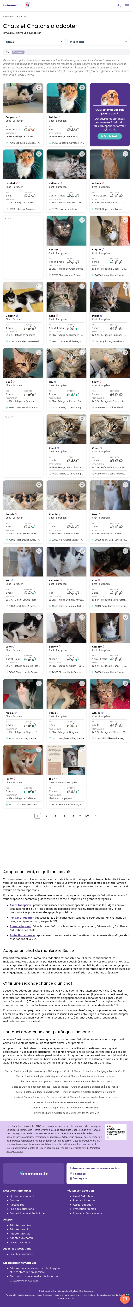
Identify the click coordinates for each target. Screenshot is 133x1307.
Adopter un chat (20, 1233)
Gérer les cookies (86, 1291)
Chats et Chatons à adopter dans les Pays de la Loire (88, 1097)
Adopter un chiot (20, 1229)
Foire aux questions (22, 1209)
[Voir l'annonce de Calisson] (67, 180)
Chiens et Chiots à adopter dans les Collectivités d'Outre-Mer (66, 1112)
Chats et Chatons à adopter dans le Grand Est (86, 1081)
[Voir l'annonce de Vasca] (67, 710)
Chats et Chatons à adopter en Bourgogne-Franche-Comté (94, 1071)
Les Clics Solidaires (21, 1254)
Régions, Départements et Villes (68, 1295)
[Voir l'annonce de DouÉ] (23, 379)
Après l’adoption (20, 926)
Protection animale (22, 935)
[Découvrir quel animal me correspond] (110, 114)
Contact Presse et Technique (27, 1213)
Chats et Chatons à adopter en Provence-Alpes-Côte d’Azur (65, 1102)
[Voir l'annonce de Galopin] (23, 313)
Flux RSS (56, 1291)
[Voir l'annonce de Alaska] (23, 710)
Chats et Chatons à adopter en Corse (39, 1081)
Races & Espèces (44, 1295)
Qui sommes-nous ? (22, 1196)
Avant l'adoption (83, 1196)
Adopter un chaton (21, 1238)
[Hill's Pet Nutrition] (26, 5)
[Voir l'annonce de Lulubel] (67, 114)
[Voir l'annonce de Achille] (110, 710)
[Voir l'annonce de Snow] (110, 379)
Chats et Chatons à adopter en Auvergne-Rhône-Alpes (33, 1071)
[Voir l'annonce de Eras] (110, 578)
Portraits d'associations (87, 1213)
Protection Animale (85, 1209)
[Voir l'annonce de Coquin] (110, 247)
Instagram (80, 1178)
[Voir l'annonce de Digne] (110, 313)
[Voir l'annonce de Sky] (67, 379)
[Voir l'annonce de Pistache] (67, 578)
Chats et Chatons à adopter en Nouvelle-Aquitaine (88, 1091)
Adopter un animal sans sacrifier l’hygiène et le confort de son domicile (35, 1270)
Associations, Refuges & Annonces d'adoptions (105, 1295)
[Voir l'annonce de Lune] (23, 644)
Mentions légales (69, 1291)
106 (86, 815)
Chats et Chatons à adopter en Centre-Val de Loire (87, 1076)
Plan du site (11, 1295)
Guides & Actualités (26, 1295)
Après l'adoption (83, 1204)
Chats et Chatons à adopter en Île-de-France (94, 1086)
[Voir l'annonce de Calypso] (110, 644)
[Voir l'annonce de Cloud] (67, 445)
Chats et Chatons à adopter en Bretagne (37, 1076)
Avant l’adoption (20, 905)
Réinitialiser (18, 52)
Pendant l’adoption (22, 917)
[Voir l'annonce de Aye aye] (67, 247)
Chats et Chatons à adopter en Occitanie (35, 1097)
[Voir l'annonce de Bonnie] (23, 511)
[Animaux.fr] (11, 5)
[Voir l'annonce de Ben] (110, 511)
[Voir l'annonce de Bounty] (67, 644)
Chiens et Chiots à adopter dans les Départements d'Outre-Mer (64, 1107)
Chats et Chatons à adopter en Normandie (37, 1091)
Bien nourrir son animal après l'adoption (34, 1278)
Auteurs (14, 1200)
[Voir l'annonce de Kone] (67, 313)
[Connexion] (119, 6)
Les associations (20, 1242)
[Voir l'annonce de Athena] (110, 180)
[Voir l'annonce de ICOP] (67, 776)
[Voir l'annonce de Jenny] (23, 776)
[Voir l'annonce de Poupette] (23, 114)
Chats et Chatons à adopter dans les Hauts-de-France (40, 1086)
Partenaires (17, 1204)
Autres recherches (66, 1298)
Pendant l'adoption (84, 1200)
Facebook (79, 1174)
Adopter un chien (20, 1225)
